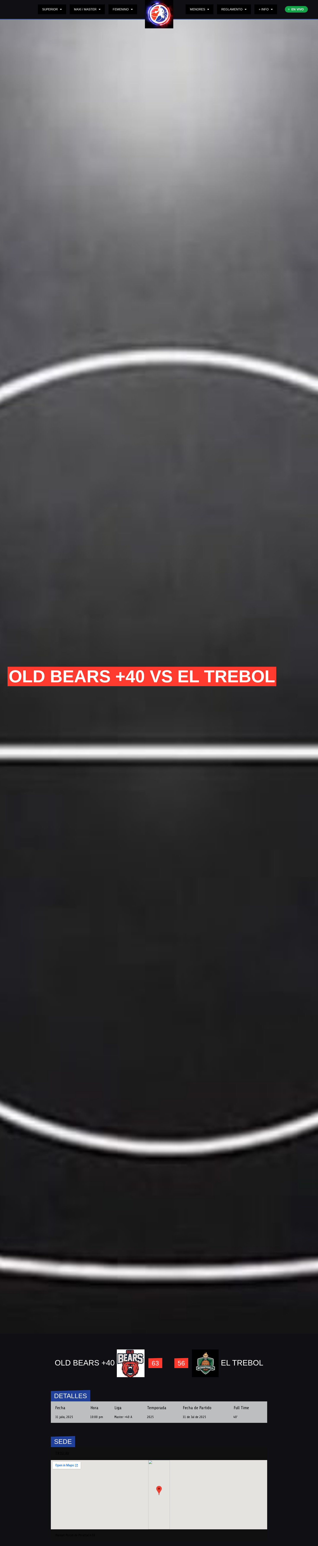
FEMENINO (121, 9)
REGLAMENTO (232, 9)
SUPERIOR (50, 9)
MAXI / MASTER (85, 9)
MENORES (197, 9)
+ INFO (264, 9)
